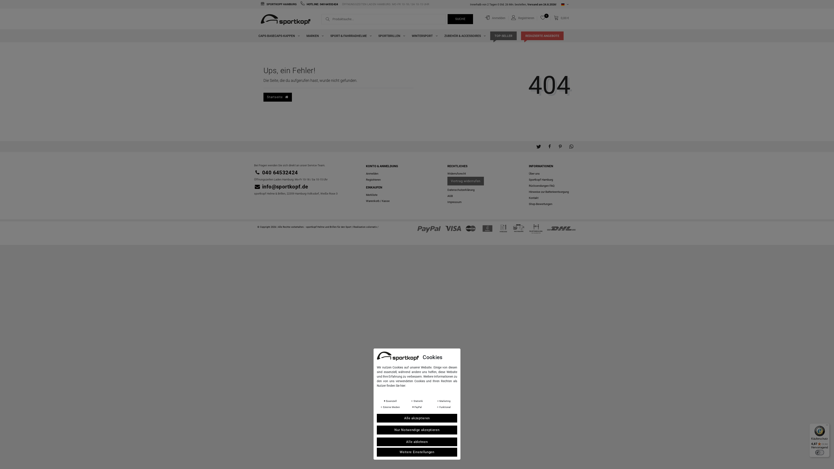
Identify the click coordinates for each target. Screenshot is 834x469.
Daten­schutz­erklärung (461, 190)
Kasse (386, 201)
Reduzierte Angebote (542, 36)
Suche (460, 19)
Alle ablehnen (417, 442)
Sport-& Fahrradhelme (348, 36)
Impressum (454, 202)
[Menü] (827, 426)
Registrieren (373, 179)
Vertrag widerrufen (465, 181)
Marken (312, 36)
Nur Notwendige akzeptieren (416, 430)
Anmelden (372, 173)
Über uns (534, 173)
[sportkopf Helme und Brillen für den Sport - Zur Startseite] (287, 20)
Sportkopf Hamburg (281, 4)
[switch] (819, 452)
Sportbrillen (389, 36)
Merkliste (371, 195)
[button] (538, 144)
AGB (450, 196)
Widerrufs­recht (456, 173)
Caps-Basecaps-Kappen (277, 36)
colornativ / (372, 227)
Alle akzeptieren (417, 418)
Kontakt (533, 198)
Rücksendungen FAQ (541, 185)
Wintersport (423, 36)
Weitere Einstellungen (417, 452)
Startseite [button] (275, 97)
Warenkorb (372, 201)
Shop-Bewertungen (540, 204)
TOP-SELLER (503, 36)
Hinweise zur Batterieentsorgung (549, 191)
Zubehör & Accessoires (463, 36)
